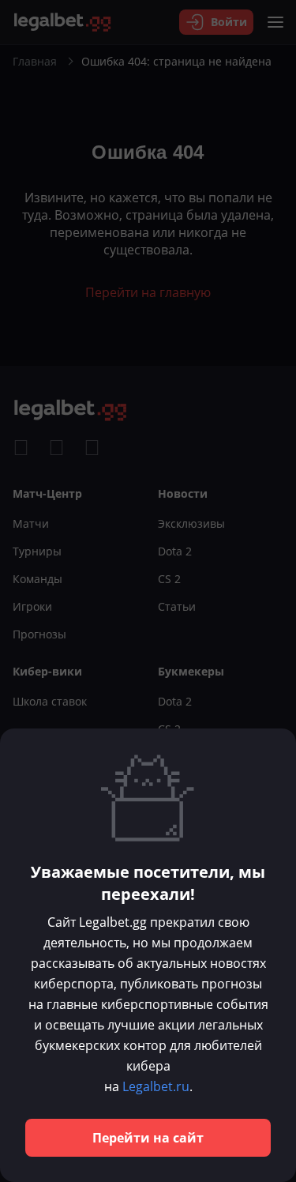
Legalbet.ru (155, 1086)
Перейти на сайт (148, 1137)
